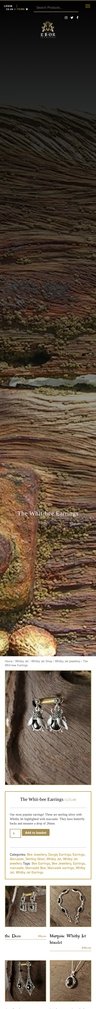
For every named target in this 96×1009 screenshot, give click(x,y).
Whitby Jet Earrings (29, 872)
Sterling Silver (35, 859)
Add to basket (35, 832)
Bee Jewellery (36, 854)
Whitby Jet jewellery (67, 661)
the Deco (13, 935)
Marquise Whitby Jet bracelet (68, 938)
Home (9, 661)
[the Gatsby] (25, 981)
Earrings (78, 854)
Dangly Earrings (59, 854)
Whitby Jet (22, 661)
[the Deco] (25, 906)
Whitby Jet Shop (41, 661)
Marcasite (17, 859)
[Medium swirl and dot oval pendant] (70, 981)
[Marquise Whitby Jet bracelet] (70, 906)
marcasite (17, 867)
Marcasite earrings (61, 867)
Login (8, 6)
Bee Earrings (41, 863)
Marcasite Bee (35, 867)
